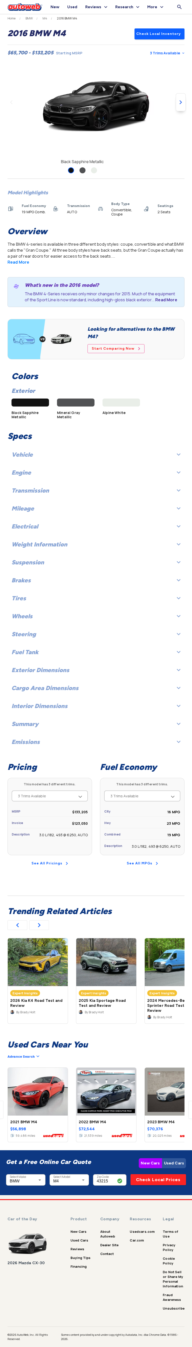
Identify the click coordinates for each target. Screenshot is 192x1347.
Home (12, 18)
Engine (21, 472)
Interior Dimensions (40, 706)
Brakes (21, 580)
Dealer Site (109, 1245)
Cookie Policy (169, 1260)
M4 (44, 18)
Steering (24, 634)
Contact (107, 1253)
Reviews (77, 1249)
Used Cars (174, 1163)
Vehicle (22, 454)
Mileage (23, 508)
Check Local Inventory (158, 34)
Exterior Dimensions (40, 670)
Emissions (26, 741)
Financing (78, 1266)
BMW (29, 18)
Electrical (25, 526)
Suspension (28, 562)
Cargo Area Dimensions (45, 688)
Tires (19, 598)
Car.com (137, 1240)
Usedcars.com (142, 1231)
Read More (18, 262)
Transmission (30, 490)
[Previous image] (11, 102)
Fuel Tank (25, 652)
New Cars (150, 1163)
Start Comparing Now (113, 348)
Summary (25, 723)
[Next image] (181, 102)
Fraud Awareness (172, 1297)
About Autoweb (107, 1234)
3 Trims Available (165, 53)
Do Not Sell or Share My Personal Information (173, 1279)
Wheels (22, 616)
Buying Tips (80, 1257)
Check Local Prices (158, 1179)
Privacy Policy (169, 1247)
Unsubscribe (173, 1308)
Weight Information (39, 544)
